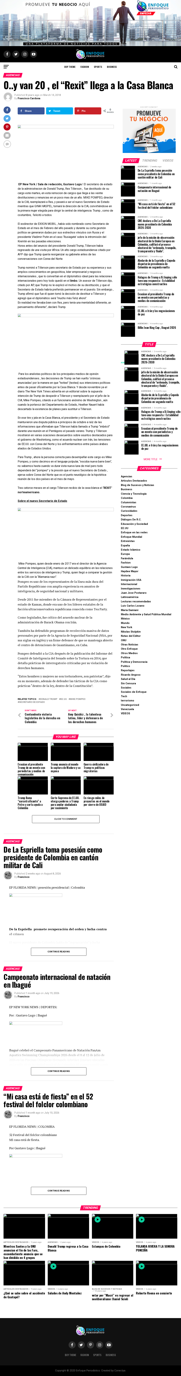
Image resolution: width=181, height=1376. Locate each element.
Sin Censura (128, 683)
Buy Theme (69, 67)
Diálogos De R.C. (131, 519)
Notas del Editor (131, 635)
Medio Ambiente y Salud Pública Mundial (146, 614)
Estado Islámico (130, 549)
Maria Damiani (129, 610)
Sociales (126, 687)
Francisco (24, 877)
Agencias (126, 476)
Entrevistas (128, 541)
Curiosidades (129, 510)
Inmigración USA (131, 580)
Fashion (84, 67)
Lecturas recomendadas (136, 601)
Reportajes (128, 670)
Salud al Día (128, 679)
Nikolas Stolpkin (131, 631)
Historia (125, 575)
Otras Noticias (129, 644)
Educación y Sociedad (134, 524)
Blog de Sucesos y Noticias (137, 485)
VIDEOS (125, 713)
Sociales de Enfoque (134, 691)
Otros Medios (129, 653)
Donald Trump (48, 699)
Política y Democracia (134, 661)
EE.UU (63, 699)
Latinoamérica (129, 597)
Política (125, 657)
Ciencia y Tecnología (134, 493)
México (125, 618)
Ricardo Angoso (131, 674)
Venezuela (127, 709)
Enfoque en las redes (134, 532)
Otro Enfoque (129, 648)
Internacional (129, 584)
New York (126, 627)
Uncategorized (130, 705)
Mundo (125, 623)
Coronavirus (128, 506)
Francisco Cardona (29, 98)
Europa (125, 554)
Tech (124, 696)
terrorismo (127, 700)
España (125, 545)
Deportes (126, 515)
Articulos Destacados (134, 480)
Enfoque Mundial (131, 536)
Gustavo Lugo (129, 567)
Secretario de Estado (32, 702)
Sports (98, 67)
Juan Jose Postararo (134, 592)
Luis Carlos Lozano (132, 605)
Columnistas (128, 502)
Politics (125, 666)
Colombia (127, 498)
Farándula (127, 558)
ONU (123, 640)
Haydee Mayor (129, 571)
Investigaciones (130, 588)
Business (112, 67)
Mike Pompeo (77, 699)
